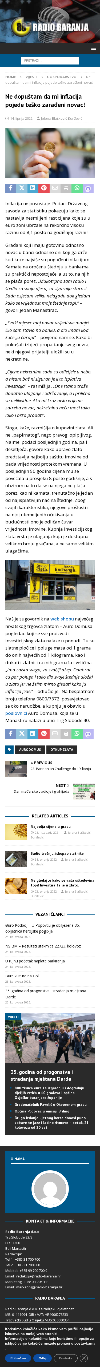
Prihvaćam (18, 1358)
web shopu (62, 619)
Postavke (65, 1358)
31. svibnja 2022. (46, 859)
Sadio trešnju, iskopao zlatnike (57, 853)
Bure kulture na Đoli (22, 975)
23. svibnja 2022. (46, 891)
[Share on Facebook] (10, 188)
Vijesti (31, 76)
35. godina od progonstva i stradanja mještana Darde (42, 1075)
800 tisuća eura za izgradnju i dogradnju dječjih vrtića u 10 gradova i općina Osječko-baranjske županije (49, 1093)
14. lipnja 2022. (21, 118)
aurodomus (30, 749)
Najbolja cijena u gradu (51, 826)
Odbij (42, 1358)
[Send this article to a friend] (55, 188)
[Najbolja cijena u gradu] (16, 832)
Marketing (13, 1281)
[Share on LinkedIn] (32, 188)
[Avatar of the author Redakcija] (50, 1202)
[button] (93, 48)
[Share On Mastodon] (88, 188)
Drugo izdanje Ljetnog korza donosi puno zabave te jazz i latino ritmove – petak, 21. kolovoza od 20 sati (52, 1122)
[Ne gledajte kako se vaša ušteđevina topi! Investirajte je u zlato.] (16, 886)
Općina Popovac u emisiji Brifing (42, 1111)
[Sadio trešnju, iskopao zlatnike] (16, 859)
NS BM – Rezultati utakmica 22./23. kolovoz (43, 946)
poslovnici (16, 713)
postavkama (84, 1343)
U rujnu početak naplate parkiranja (35, 960)
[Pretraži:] (50, 60)
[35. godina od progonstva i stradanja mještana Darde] (50, 1060)
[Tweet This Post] (21, 188)
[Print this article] (66, 188)
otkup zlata (61, 749)
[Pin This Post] (43, 188)
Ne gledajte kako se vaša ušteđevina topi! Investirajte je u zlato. (62, 883)
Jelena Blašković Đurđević (61, 118)
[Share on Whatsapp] (76, 188)
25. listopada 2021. (48, 832)
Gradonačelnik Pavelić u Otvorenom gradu (51, 1104)
